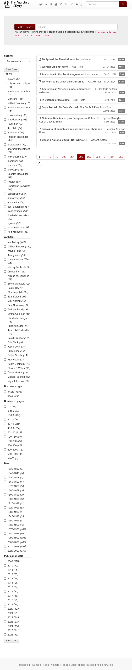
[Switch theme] (81, 4)
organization (17, 144)
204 (98, 156)
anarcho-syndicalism (19, 92)
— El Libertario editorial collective (81, 90)
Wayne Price (17, 250)
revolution (15, 123)
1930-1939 (16, 511)
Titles (46, 664)
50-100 (15, 432)
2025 (14, 630)
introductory (17, 119)
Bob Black (16, 342)
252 (121, 156)
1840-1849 (16, 473)
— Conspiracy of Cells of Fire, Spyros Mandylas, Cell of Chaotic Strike (81, 119)
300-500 (15, 449)
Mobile (91, 664)
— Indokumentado (83, 74)
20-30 (14, 419)
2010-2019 (17, 546)
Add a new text (105, 664)
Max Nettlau (17, 300)
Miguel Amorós (18, 381)
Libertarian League (18, 319)
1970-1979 (17, 529)
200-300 (15, 445)
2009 (14, 561)
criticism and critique (19, 84)
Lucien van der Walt (18, 261)
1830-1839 (15, 468)
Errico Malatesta (19, 283)
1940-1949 (16, 516)
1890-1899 (16, 494)
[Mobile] (61, 4)
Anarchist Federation (19, 331)
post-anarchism (19, 206)
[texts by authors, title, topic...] (40, 4)
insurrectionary (18, 227)
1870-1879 (16, 486)
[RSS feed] (66, 4)
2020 (14, 608)
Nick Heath (16, 359)
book (13, 396)
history (14, 79)
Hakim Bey (16, 288)
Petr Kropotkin (18, 231)
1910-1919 (16, 503)
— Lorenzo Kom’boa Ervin (82, 130)
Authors (55, 664)
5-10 (13, 410)
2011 (13, 569)
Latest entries (77, 664)
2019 (13, 604)
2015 (13, 587)
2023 (14, 621)
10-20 (14, 415)
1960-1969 (16, 524)
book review (17, 115)
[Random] (71, 4)
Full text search (25, 27)
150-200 (15, 441)
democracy (16, 198)
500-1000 (15, 454)
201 (72, 156)
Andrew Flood (18, 309)
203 (89, 156)
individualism (17, 156)
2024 (14, 626)
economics (16, 202)
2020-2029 (17, 550)
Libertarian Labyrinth (19, 187)
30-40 (14, 423)
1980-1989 (16, 533)
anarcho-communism (19, 109)
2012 (13, 574)
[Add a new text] (76, 4)
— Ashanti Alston (83, 141)
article (15, 391)
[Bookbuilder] (56, 4)
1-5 (12, 406)
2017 (13, 595)
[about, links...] (45, 4)
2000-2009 (17, 542)
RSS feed (36, 664)
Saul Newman (18, 305)
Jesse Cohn (17, 346)
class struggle (18, 211)
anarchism (16, 132)
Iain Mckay (17, 242)
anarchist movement (19, 150)
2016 (13, 591)
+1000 (13, 458)
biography (16, 161)
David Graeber (18, 338)
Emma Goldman (19, 313)
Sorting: (9, 55)
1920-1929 (16, 507)
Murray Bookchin (19, 267)
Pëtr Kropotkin (18, 292)
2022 (14, 617)
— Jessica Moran (83, 59)
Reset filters (11, 69)
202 (81, 156)
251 (113, 156)
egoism (14, 223)
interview (15, 165)
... (57, 156)
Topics (64, 664)
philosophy (16, 169)
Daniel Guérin (18, 372)
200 (64, 156)
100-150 (15, 436)
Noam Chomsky (19, 363)
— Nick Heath (83, 99)
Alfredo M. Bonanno (18, 277)
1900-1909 (16, 499)
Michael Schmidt (19, 376)
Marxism (15, 98)
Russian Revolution (18, 138)
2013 (13, 578)
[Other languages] (50, 4)
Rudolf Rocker (18, 325)
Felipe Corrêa (18, 355)
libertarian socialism (18, 216)
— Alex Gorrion (83, 81)
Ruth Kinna (16, 351)
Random (24, 664)
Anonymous (17, 255)
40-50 (14, 428)
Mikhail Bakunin (19, 103)
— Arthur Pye (83, 108)
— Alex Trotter (83, 66)
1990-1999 (17, 537)
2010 (13, 565)
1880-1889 (16, 490)
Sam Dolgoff (17, 296)
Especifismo (17, 193)
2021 (14, 613)
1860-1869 (16, 481)
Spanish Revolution (18, 175)
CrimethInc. (16, 271)
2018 (13, 600)
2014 (13, 582)
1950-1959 (16, 520)
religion (14, 181)
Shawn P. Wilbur (19, 368)
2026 (13, 634)
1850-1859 (15, 477)
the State (15, 128)
